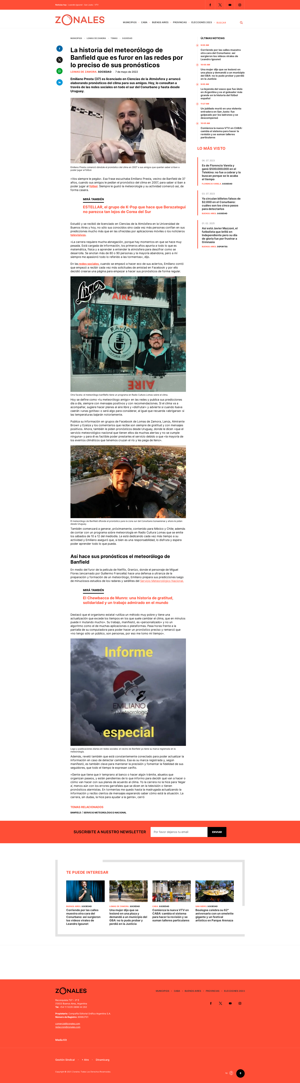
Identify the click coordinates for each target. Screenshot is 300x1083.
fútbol (93, 186)
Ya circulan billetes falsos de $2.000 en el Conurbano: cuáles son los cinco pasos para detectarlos (221, 204)
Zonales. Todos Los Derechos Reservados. (91, 1071)
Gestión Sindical (65, 1059)
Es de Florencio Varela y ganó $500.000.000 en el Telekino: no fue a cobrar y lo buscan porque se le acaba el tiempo (221, 172)
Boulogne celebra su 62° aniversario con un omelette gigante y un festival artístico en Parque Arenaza (214, 915)
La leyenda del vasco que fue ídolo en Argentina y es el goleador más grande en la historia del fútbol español (221, 93)
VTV (96, 5)
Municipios (130, 22)
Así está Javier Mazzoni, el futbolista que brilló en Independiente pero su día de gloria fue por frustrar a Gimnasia (220, 235)
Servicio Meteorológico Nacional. (162, 581)
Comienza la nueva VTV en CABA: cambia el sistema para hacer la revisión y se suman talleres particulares (221, 132)
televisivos (78, 235)
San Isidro (200, 906)
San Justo (88, 5)
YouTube (229, 4)
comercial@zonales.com (67, 1023)
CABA (144, 22)
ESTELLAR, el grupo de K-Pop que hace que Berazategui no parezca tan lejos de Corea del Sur (134, 209)
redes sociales (88, 263)
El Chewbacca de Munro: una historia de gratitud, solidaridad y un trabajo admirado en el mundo (128, 600)
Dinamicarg (102, 1059)
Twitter (220, 4)
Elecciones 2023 (201, 22)
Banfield (75, 812)
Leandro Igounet (75, 5)
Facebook (210, 4)
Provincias (180, 22)
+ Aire (85, 1059)
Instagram (239, 4)
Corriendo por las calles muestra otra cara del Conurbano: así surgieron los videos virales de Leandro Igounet (221, 54)
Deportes (222, 246)
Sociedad (127, 38)
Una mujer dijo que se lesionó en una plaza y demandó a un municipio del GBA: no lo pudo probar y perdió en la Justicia (223, 74)
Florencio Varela (211, 184)
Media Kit (61, 1039)
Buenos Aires (160, 22)
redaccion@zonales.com (67, 1027)
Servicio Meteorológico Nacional (105, 812)
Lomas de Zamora (96, 38)
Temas (114, 38)
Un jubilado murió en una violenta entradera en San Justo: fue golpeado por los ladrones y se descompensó (221, 113)
